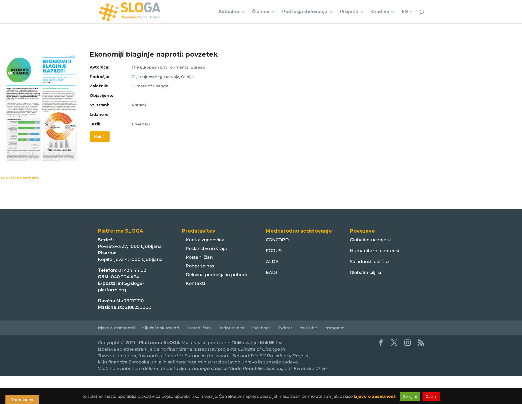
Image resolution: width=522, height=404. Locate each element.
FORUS (274, 250)
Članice (260, 12)
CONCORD (277, 239)
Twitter (285, 327)
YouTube (308, 327)
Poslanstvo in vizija (206, 248)
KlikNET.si (271, 342)
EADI (271, 272)
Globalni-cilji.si (365, 272)
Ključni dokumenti (160, 327)
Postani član (199, 257)
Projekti (349, 12)
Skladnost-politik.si (370, 261)
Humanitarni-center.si (374, 250)
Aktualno (228, 12)
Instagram (334, 327)
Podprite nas (200, 266)
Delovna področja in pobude (217, 274)
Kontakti (195, 283)
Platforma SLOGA (159, 342)
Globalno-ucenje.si (370, 239)
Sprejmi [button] (410, 396)
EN (405, 12)
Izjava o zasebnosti (116, 327)
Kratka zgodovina (205, 239)
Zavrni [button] (431, 396)
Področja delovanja (304, 12)
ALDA (272, 261)
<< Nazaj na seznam (19, 177)
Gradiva (380, 12)
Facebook (261, 327)
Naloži (99, 136)
